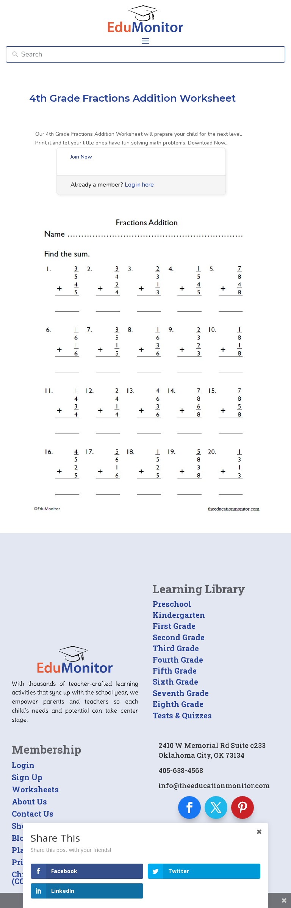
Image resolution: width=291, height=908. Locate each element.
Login (23, 765)
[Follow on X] (216, 807)
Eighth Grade (178, 704)
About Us (29, 801)
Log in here (139, 185)
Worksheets (35, 789)
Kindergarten (179, 615)
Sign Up (27, 777)
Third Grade (176, 648)
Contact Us (32, 813)
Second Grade (179, 637)
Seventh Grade (181, 693)
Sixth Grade (175, 681)
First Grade (174, 626)
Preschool (172, 604)
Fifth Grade (175, 671)
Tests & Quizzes (182, 715)
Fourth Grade (178, 660)
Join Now (81, 156)
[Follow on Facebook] (189, 807)
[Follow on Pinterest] (242, 807)
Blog (20, 838)
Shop (21, 826)
